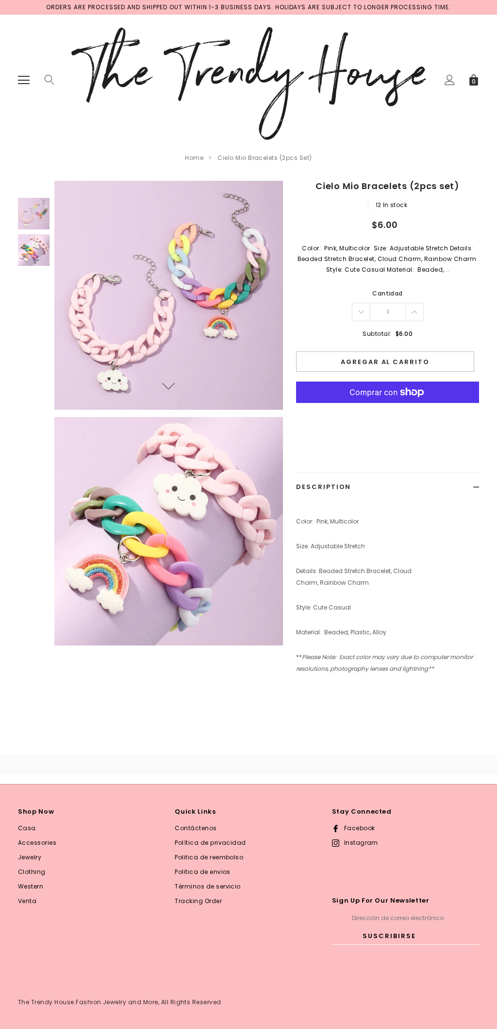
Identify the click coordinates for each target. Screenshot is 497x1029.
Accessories (37, 842)
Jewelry (29, 857)
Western (30, 886)
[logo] (248, 79)
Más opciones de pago (387, 416)
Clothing (32, 872)
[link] (34, 213)
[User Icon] (450, 80)
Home (194, 158)
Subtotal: (377, 334)
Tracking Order (198, 901)
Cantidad (387, 293)
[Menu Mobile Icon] (24, 80)
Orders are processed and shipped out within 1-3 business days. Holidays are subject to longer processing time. (248, 7)
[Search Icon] (49, 80)
